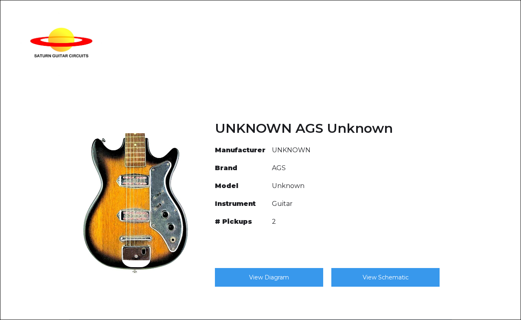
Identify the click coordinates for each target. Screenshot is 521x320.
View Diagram (269, 277)
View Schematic (386, 277)
